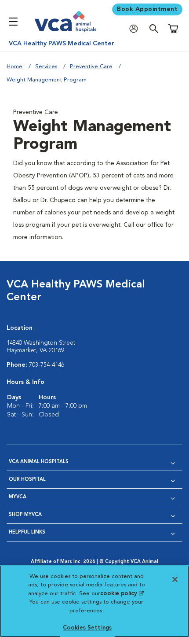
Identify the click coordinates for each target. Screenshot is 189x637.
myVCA (17, 497)
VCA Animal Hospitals (39, 462)
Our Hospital (27, 479)
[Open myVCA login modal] (136, 29)
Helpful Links (27, 532)
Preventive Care (91, 67)
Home (14, 67)
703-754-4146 (46, 365)
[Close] (175, 579)
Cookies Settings (87, 628)
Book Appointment (147, 9)
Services (46, 67)
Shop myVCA (25, 514)
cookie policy (121, 593)
